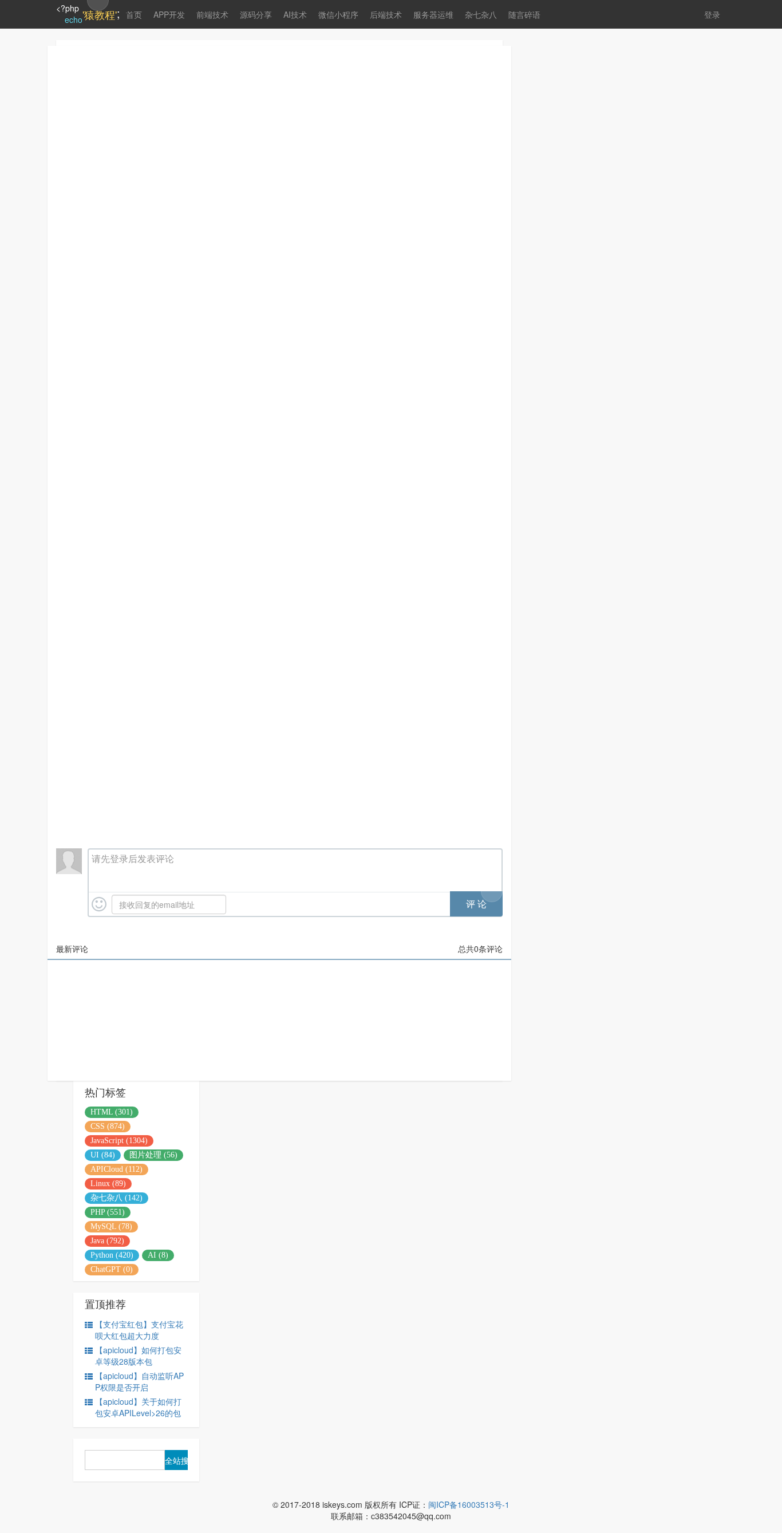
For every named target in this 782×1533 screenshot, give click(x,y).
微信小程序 (338, 14)
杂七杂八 (481, 14)
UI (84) (102, 1155)
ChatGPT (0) (111, 1269)
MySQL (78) (111, 1226)
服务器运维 (433, 14)
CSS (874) (107, 1126)
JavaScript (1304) (119, 1140)
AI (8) (158, 1255)
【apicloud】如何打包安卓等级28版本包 (138, 1355)
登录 (712, 14)
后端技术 (386, 14)
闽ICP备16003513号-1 (469, 1504)
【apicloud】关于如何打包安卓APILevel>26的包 (138, 1407)
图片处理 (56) (153, 1155)
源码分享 (256, 14)
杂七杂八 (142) (116, 1198)
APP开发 (169, 14)
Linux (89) (108, 1183)
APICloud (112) (116, 1169)
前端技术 (212, 14)
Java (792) (107, 1240)
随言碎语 (524, 14)
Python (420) (111, 1255)
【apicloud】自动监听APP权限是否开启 (139, 1381)
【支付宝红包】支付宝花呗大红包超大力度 (139, 1329)
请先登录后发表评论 (133, 858)
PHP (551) (107, 1212)
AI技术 (295, 14)
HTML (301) (111, 1112)
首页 (134, 14)
